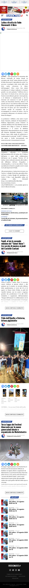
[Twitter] (5, 74)
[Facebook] (2, 74)
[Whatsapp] (14, 74)
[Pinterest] (11, 74)
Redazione (15, 578)
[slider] (25, 149)
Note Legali (22, 576)
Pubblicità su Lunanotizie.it (14, 574)
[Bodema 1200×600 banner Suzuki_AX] (14, 206)
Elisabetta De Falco (12, 252)
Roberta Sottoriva (12, 29)
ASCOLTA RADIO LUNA (4, 2)
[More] (17, 74)
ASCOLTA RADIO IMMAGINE (14, 2)
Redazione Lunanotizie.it (14, 436)
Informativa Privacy (11, 576)
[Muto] (21, 149)
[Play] (3, 149)
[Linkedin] (8, 74)
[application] (14, 149)
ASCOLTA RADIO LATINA (24, 2)
